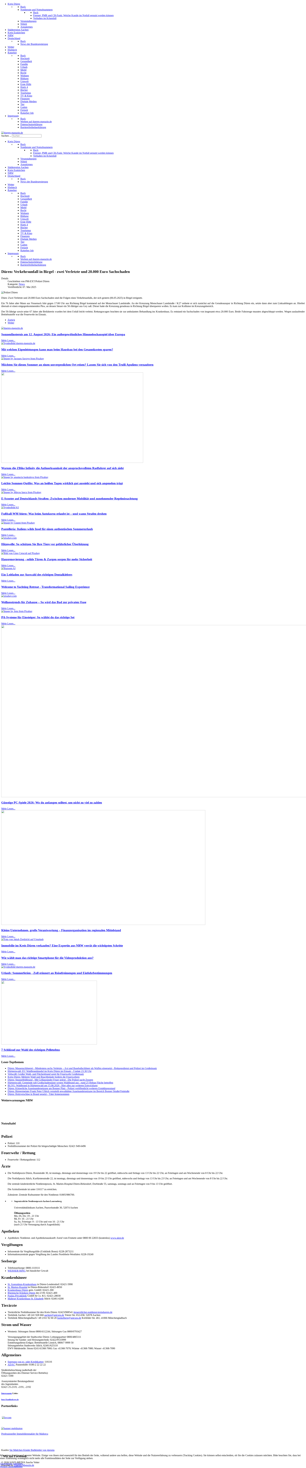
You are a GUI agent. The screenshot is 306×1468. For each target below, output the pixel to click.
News (22, 284)
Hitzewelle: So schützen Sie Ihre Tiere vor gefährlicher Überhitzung (45, 544)
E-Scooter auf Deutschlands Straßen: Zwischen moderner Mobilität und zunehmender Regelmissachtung (69, 498)
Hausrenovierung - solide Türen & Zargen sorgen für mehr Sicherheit (46, 559)
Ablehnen (18, 1463)
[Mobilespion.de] (11, 1428)
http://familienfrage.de (10, 1399)
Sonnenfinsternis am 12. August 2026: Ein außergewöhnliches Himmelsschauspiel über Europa (63, 334)
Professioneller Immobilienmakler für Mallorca (24, 1433)
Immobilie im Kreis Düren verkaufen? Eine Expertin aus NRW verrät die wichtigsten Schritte (62, 945)
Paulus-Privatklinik (17, 1295)
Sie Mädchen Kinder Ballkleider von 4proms (32, 1450)
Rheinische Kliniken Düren (21, 1293)
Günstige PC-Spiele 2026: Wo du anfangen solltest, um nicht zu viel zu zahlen (51, 802)
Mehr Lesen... (8, 340)
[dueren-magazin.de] (12, 132)
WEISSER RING (17, 1270)
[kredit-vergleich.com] (6, 1417)
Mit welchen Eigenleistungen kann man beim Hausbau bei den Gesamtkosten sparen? (57, 349)
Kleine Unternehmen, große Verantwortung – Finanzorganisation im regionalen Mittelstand (61, 930)
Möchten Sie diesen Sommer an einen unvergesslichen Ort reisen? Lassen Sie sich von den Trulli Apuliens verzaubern (77, 364)
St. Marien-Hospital (17, 1287)
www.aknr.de (117, 1238)
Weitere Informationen (11, 1466)
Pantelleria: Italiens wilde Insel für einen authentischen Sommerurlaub (47, 529)
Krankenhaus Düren (18, 1290)
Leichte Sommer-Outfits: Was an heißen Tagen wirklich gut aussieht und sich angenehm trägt (62, 483)
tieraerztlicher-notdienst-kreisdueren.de (92, 1312)
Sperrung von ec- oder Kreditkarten (25, 1361)
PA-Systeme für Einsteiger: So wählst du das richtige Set (37, 617)
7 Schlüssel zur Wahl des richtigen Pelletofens (30, 1049)
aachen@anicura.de (54, 1315)
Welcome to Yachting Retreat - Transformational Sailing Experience (45, 587)
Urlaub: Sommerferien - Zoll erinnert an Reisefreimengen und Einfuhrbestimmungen (56, 973)
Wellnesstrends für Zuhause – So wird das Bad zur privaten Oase (43, 602)
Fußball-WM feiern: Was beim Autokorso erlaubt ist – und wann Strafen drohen (54, 513)
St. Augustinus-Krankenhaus (22, 1284)
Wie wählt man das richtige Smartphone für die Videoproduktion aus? (47, 957)
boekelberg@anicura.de (69, 1318)
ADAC (11, 1364)
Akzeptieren (6, 1463)
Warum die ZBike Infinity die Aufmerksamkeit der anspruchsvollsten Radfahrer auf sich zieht (62, 468)
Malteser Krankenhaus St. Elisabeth (26, 1298)
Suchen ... (6, 135)
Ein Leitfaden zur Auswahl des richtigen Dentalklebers (36, 574)
